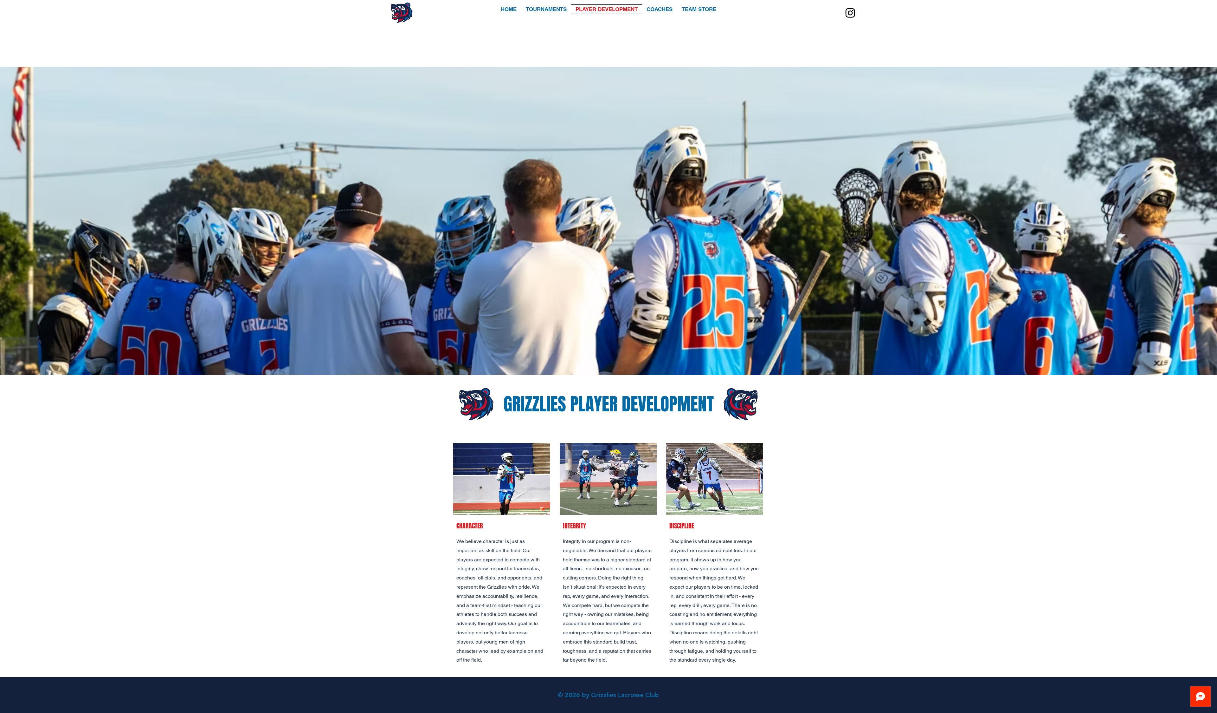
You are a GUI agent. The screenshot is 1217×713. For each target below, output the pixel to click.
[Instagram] (850, 12)
